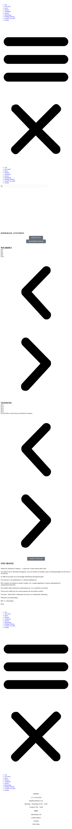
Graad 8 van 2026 (9, 18)
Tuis (5, 5)
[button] (36, 93)
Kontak (6, 20)
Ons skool (7, 6)
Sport (6, 8)
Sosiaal (6, 13)
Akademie (7, 11)
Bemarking (7, 15)
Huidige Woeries (9, 16)
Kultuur (6, 10)
